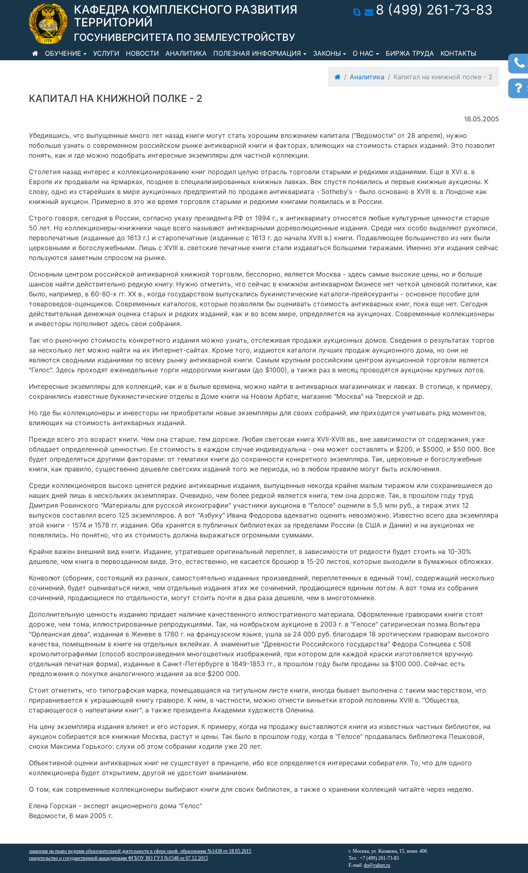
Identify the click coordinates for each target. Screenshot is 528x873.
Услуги (106, 53)
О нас (363, 53)
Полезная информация (257, 53)
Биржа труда (410, 53)
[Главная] (35, 53)
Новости (142, 53)
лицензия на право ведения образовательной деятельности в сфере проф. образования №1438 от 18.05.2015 (140, 851)
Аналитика (186, 53)
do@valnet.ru (377, 865)
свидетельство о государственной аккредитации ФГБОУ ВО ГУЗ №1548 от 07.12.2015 (118, 858)
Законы (327, 53)
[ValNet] (48, 23)
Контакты (458, 53)
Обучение (63, 53)
